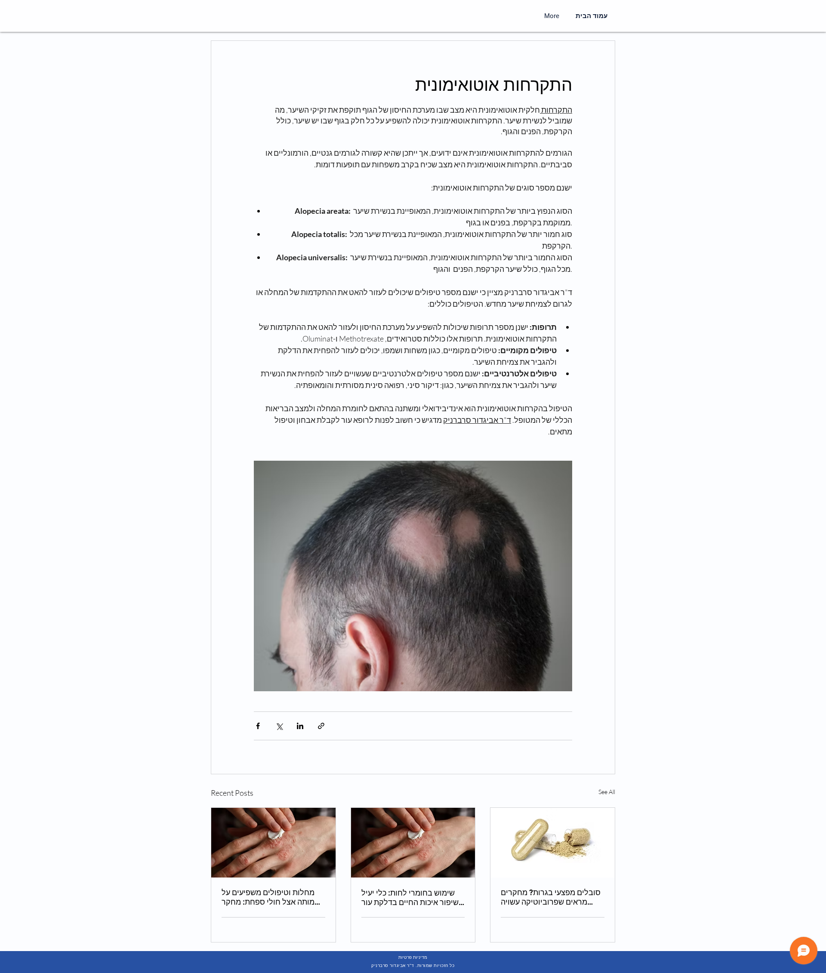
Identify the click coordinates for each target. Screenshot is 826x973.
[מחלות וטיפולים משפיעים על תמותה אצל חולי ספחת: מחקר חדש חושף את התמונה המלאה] (273, 843)
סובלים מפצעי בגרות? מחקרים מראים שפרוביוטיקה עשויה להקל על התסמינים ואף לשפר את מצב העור (551, 897)
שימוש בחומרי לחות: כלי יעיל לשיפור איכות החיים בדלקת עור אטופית (412, 897)
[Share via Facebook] (258, 726)
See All (606, 791)
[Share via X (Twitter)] (279, 726)
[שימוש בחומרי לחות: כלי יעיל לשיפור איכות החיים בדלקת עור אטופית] (413, 843)
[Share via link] (321, 726)
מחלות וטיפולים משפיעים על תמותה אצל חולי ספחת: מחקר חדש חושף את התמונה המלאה (271, 897)
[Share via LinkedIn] (300, 726)
